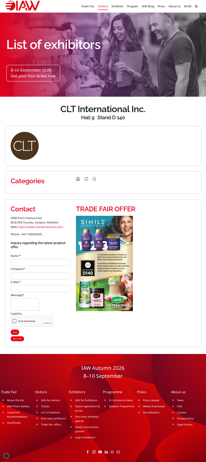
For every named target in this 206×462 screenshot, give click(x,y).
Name (16, 256)
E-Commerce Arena (121, 400)
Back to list (17, 339)
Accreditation (151, 412)
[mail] (118, 452)
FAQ (179, 406)
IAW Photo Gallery (18, 406)
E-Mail (16, 282)
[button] (196, 6)
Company (18, 269)
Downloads (14, 422)
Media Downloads (154, 406)
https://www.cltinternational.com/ (40, 227)
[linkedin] (106, 452)
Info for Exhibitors (86, 400)
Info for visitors (50, 400)
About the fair (15, 400)
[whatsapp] (112, 452)
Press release (151, 400)
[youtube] (100, 452)
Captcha (16, 313)
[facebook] (87, 452)
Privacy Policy (185, 418)
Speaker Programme (121, 406)
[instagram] (94, 452)
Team (180, 400)
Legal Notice (184, 424)
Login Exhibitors (85, 437)
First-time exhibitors (53, 418)
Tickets (45, 406)
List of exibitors (50, 412)
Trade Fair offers (51, 424)
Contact (182, 412)
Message (17, 295)
